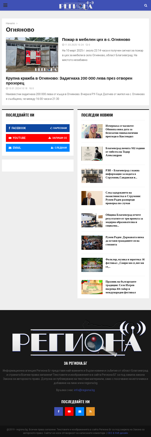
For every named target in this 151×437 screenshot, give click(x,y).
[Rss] (90, 411)
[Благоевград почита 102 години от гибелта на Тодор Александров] (92, 154)
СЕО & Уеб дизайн (118, 433)
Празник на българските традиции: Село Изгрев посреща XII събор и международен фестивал (121, 287)
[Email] (80, 411)
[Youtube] (69, 411)
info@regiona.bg (84, 390)
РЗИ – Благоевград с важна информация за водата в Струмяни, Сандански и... (122, 174)
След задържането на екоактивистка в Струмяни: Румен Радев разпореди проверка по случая (123, 198)
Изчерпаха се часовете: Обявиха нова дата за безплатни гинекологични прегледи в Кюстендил (122, 131)
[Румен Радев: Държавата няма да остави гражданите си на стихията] (92, 243)
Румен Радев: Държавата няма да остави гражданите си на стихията (125, 241)
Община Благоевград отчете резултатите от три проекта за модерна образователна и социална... (124, 220)
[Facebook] (58, 411)
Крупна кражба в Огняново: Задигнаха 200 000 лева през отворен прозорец (69, 81)
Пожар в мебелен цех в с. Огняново (96, 39)
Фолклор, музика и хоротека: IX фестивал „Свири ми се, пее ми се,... (125, 263)
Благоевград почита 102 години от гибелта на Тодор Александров (125, 152)
